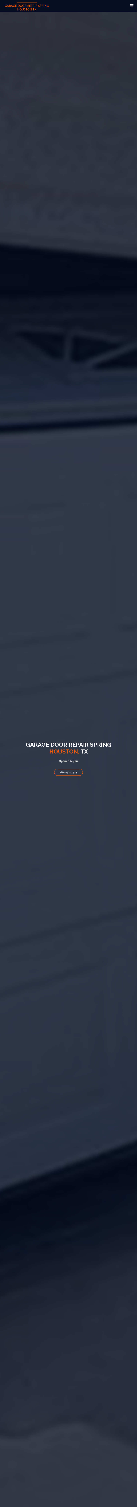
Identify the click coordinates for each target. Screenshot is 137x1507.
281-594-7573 (68, 772)
